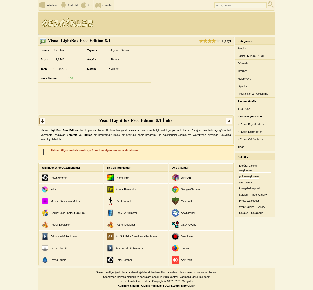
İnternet (242, 71)
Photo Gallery (259, 194)
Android (73, 5)
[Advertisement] (186, 23)
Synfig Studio (58, 259)
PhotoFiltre (122, 177)
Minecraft (186, 201)
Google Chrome (190, 189)
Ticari (241, 146)
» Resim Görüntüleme (251, 139)
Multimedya (244, 78)
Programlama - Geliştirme (253, 93)
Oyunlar (107, 5)
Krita (53, 189)
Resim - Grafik (247, 101)
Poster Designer (60, 224)
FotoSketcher (59, 177)
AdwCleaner (188, 212)
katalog (243, 194)
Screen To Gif (59, 248)
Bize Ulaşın (188, 285)
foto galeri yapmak (250, 188)
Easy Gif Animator (126, 212)
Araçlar (242, 48)
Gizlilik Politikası (151, 285)
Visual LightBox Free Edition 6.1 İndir (135, 120)
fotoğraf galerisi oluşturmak (248, 168)
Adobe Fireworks (126, 189)
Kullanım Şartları (128, 285)
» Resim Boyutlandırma (251, 124)
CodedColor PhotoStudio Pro (68, 212)
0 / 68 (71, 78)
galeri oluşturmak (249, 176)
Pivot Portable (124, 201)
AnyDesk (186, 259)
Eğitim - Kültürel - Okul (251, 55)
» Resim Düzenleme (250, 131)
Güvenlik (243, 63)
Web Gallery (246, 206)
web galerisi (246, 182)
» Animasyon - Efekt (251, 116)
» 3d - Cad (244, 108)
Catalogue (257, 212)
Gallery (261, 206)
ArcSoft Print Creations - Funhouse (136, 236)
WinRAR (186, 177)
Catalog (243, 212)
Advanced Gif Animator (64, 236)
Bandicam (187, 236)
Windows (52, 5)
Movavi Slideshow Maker (65, 201)
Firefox (185, 248)
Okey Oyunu (188, 224)
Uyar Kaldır (172, 285)
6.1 (79, 40)
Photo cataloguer (249, 200)
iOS (90, 5)
